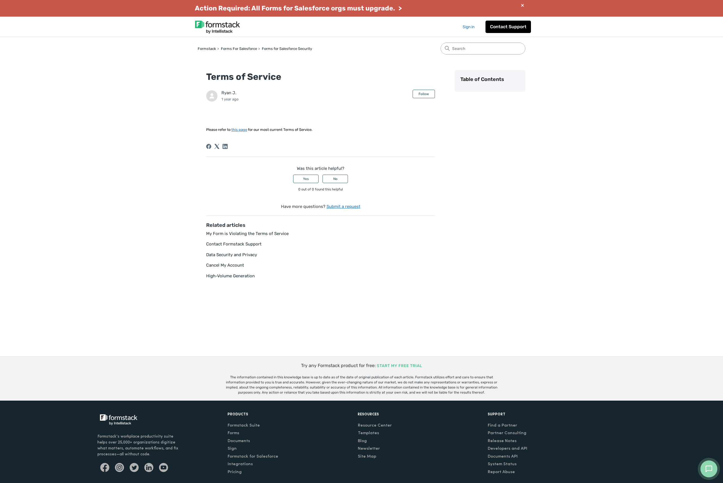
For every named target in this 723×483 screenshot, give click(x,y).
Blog (362, 441)
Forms (233, 433)
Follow (424, 94)
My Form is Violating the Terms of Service (247, 233)
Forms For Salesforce (239, 49)
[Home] (217, 26)
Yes (306, 179)
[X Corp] (216, 146)
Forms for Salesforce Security (287, 49)
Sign (232, 449)
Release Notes (502, 441)
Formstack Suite (244, 425)
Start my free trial (399, 365)
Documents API (503, 457)
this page (239, 130)
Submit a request (343, 206)
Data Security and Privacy (231, 254)
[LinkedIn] (225, 146)
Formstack (207, 49)
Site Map (367, 457)
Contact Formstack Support (234, 244)
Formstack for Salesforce (253, 457)
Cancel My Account (225, 265)
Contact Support (508, 26)
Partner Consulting (507, 433)
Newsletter (369, 449)
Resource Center (375, 425)
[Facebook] (208, 146)
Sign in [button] (468, 27)
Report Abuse (501, 472)
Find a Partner (502, 425)
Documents (239, 441)
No (335, 179)
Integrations (240, 464)
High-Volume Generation (230, 275)
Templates (368, 433)
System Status (502, 464)
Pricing (235, 472)
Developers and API (507, 449)
